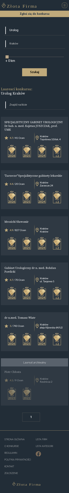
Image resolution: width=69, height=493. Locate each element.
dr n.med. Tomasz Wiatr (19, 318)
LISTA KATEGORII (44, 446)
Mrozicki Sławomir (16, 222)
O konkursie (11, 446)
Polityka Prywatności (17, 459)
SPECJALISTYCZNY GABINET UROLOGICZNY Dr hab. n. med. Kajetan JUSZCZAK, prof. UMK (33, 126)
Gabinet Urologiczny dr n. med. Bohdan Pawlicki (30, 270)
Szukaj (34, 72)
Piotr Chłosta (12, 372)
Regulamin (10, 453)
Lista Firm (41, 439)
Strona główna (14, 439)
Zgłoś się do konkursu (34, 14)
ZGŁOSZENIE (11, 473)
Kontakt (9, 466)
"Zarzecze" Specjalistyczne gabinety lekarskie (33, 176)
